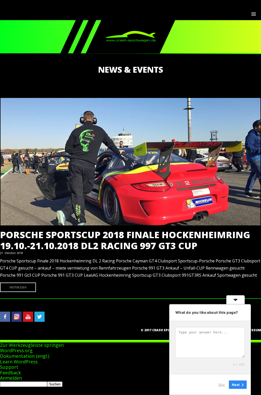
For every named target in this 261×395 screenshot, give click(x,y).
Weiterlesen (18, 287)
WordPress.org (16, 350)
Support (9, 367)
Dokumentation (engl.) (24, 356)
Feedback (10, 372)
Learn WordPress (19, 362)
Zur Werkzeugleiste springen (32, 345)
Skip (221, 385)
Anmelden (11, 378)
